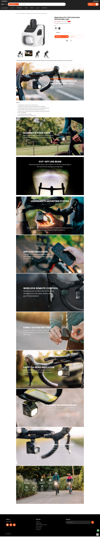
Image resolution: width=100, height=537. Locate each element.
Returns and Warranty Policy (41, 524)
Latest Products (22, 13)
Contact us (38, 521)
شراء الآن (72, 36)
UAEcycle (9, 533)
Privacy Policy (38, 527)
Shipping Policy (39, 523)
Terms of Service (39, 526)
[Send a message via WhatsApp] (98, 530)
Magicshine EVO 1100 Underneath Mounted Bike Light (36, 13)
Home (17, 13)
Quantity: (58, 32)
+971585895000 (4, 1)
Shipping (61, 23)
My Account (38, 529)
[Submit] (92, 522)
